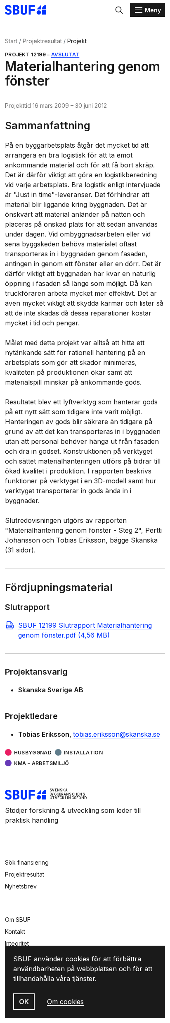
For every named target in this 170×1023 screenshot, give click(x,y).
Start (11, 40)
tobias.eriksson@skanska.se (116, 734)
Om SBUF (18, 919)
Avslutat (65, 54)
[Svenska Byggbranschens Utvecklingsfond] (29, 10)
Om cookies (65, 1001)
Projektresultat (42, 40)
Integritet (17, 943)
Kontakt (15, 931)
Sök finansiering (27, 862)
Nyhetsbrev (21, 886)
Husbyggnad (33, 752)
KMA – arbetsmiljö (41, 763)
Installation (83, 752)
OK (24, 1001)
